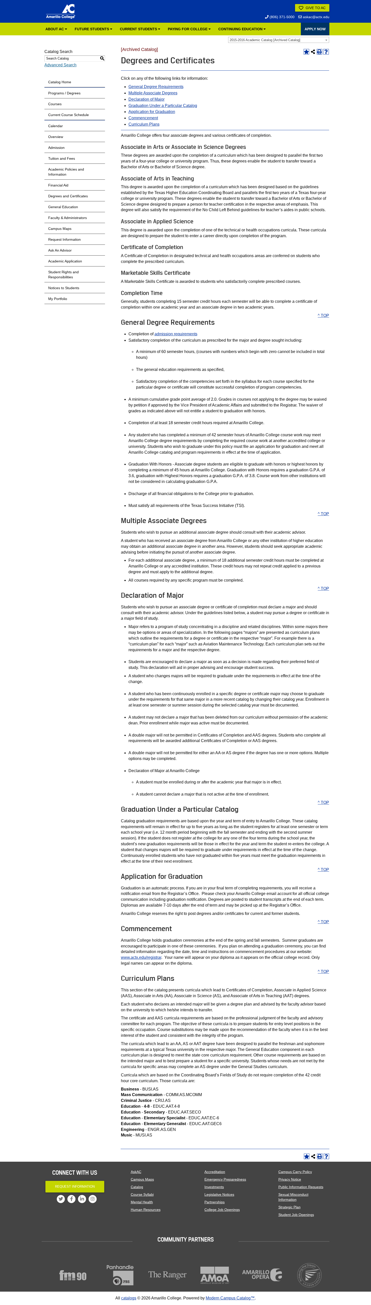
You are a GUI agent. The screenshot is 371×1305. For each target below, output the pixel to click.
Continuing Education (240, 29)
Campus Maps (59, 229)
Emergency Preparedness (225, 1179)
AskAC (136, 1172)
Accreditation (214, 1172)
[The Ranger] (168, 1275)
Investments (214, 1187)
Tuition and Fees (61, 158)
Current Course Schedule (68, 115)
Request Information (64, 239)
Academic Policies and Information (66, 171)
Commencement (143, 118)
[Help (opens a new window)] (326, 52)
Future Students (92, 29)
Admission (56, 148)
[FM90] (73, 1275)
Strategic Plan (289, 1207)
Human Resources (146, 1210)
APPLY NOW (315, 29)
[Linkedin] (82, 1199)
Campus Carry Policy (295, 1172)
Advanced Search (60, 65)
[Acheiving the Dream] (310, 1275)
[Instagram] (93, 1199)
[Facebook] (71, 1199)
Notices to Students (63, 288)
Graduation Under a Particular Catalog (162, 105)
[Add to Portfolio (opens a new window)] (306, 52)
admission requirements (175, 334)
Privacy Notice (289, 1179)
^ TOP (323, 315)
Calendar (55, 126)
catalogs (128, 1298)
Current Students (139, 29)
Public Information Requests (300, 1187)
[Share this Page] (313, 52)
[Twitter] (61, 1199)
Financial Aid (58, 185)
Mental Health (142, 1202)
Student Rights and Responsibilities (63, 274)
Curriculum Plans (144, 124)
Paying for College (188, 29)
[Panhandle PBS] (120, 1275)
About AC (55, 29)
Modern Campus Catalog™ (230, 1298)
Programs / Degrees (64, 93)
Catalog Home (59, 82)
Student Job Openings (296, 1215)
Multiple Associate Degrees (152, 93)
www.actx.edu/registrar (141, 957)
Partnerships (214, 1202)
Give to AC (315, 8)
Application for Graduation (151, 112)
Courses (55, 104)
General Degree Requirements (155, 87)
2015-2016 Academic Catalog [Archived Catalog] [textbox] (265, 40)
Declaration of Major (146, 99)
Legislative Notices (219, 1194)
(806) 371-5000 (282, 17)
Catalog (137, 1187)
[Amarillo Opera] (262, 1275)
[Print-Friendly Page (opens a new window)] (319, 52)
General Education (63, 207)
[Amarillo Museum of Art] (215, 1275)
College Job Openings (222, 1210)
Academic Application (65, 261)
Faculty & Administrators (67, 218)
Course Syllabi (142, 1194)
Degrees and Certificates (68, 196)
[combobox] (278, 40)
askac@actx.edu (315, 17)
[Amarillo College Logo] (61, 11)
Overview (55, 137)
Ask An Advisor (60, 250)
